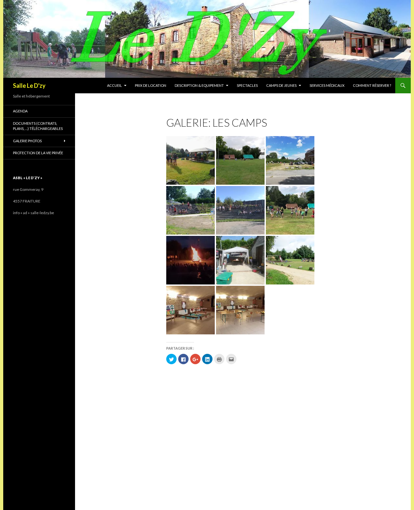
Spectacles (247, 85)
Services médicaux (327, 85)
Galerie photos (27, 141)
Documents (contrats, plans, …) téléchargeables (38, 126)
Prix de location (150, 85)
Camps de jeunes (281, 85)
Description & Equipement (199, 85)
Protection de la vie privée (38, 153)
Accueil (114, 85)
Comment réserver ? (372, 85)
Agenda (20, 111)
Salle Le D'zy (29, 85)
